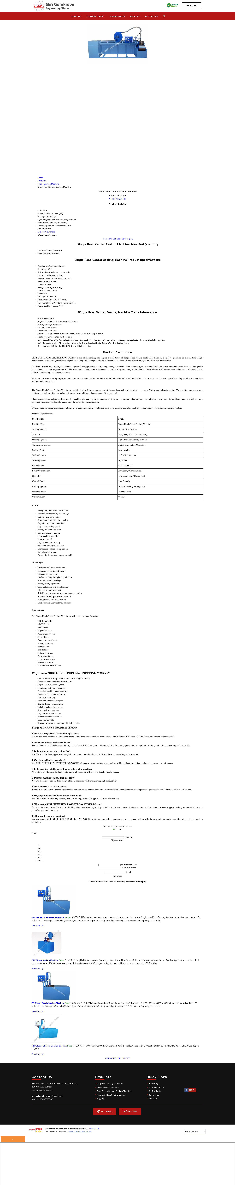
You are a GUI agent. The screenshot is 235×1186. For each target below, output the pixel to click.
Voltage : (55, 920)
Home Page (76, 16)
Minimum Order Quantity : (106, 917)
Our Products (117, 16)
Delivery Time (44, 327)
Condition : (126, 917)
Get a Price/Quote (117, 199)
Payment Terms (45, 321)
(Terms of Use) (93, 1128)
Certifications (44, 346)
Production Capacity (47, 299)
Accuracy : (122, 920)
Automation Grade (46, 272)
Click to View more (46, 232)
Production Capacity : (145, 920)
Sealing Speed (44, 278)
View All (100, 1099)
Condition (42, 284)
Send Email (191, 5)
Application (43, 266)
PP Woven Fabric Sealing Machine (48, 1003)
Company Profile (96, 16)
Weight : (101, 920)
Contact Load (44, 290)
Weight (41, 275)
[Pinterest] (194, 1091)
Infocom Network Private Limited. (79, 1131)
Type (40, 303)
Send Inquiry (127, 239)
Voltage (41, 296)
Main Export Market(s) (48, 340)
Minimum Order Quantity (49, 250)
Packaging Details (46, 337)
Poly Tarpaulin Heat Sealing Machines (114, 1091)
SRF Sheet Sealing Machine (45, 960)
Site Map (153, 1098)
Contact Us (151, 16)
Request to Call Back (111, 239)
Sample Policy (44, 333)
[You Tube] (190, 1091)
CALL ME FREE (124, 1058)
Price (40, 253)
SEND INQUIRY (111, 1058)
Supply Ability (44, 324)
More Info (135, 16)
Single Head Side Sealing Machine (48, 917)
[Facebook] (186, 1091)
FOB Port (42, 318)
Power (41, 306)
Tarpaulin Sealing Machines (110, 1083)
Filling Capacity (45, 287)
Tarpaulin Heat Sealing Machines (112, 1095)
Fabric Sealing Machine (108, 1087)
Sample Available (46, 330)
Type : (154, 917)
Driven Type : (76, 920)
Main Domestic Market (48, 343)
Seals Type (43, 281)
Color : (179, 917)
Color (40, 293)
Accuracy (42, 269)
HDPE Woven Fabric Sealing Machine (49, 1046)
